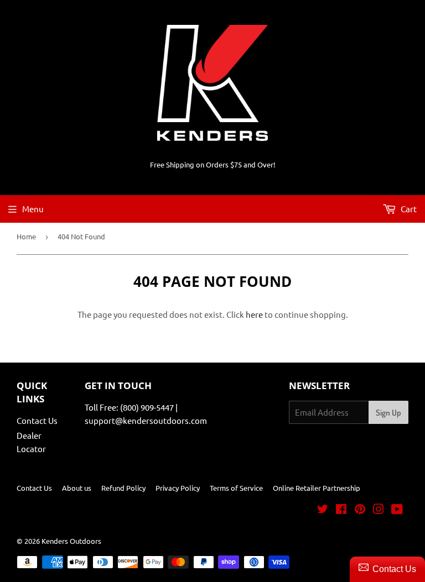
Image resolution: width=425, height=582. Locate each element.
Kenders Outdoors (71, 541)
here (254, 314)
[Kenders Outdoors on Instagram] (378, 510)
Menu (33, 208)
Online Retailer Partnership (316, 487)
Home (26, 236)
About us (76, 487)
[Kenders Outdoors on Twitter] (322, 510)
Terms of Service (236, 487)
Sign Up (388, 412)
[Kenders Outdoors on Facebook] (341, 510)
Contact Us (37, 420)
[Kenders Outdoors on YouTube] (397, 510)
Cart (408, 208)
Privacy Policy (178, 487)
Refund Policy (123, 487)
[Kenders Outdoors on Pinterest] (360, 510)
